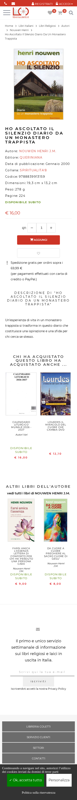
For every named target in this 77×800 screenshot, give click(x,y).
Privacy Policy (57, 688)
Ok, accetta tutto (27, 780)
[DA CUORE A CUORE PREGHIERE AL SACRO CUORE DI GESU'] (56, 521)
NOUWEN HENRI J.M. (52, 493)
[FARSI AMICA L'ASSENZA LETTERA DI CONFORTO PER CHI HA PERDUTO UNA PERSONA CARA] (21, 521)
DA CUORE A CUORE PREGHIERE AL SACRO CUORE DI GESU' (56, 553)
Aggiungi (40, 239)
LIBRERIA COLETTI (38, 726)
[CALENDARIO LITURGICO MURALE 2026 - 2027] (21, 395)
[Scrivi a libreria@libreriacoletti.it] (13, 2)
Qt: (24, 228)
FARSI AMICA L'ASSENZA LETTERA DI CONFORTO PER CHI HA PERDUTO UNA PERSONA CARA (21, 556)
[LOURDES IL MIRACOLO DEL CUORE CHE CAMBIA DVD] (56, 395)
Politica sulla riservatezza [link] (38, 792)
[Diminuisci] (32, 228)
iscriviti (38, 681)
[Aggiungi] (51, 228)
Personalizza (59, 780)
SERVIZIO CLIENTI (38, 737)
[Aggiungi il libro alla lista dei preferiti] (38, 253)
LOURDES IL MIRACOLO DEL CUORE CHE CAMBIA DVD (55, 426)
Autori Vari (21, 434)
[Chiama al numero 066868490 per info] (5, 2)
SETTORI (38, 747)
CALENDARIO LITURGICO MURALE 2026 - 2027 (21, 426)
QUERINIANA (31, 157)
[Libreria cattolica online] (21, 13)
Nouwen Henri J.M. (21, 570)
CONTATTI (38, 758)
